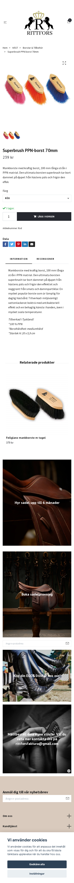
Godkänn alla (37, 864)
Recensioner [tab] (45, 275)
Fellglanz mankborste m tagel (26, 455)
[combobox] (37, 215)
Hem (5, 65)
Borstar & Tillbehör (33, 65)
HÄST (15, 65)
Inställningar (37, 873)
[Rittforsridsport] (41, 28)
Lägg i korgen (46, 233)
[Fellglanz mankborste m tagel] (37, 422)
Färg (5, 208)
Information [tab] (19, 275)
